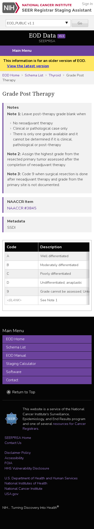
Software (13, 371)
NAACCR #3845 (21, 208)
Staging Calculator (21, 363)
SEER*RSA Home (18, 437)
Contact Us (13, 442)
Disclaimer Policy (18, 452)
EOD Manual (16, 355)
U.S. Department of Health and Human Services (41, 478)
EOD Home (11, 75)
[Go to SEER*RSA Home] (47, 7)
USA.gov (11, 493)
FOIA (8, 463)
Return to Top (23, 392)
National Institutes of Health (26, 483)
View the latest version (28, 66)
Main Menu (22, 50)
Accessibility (14, 457)
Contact (12, 380)
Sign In (87, 4)
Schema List (34, 75)
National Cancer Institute (23, 488)
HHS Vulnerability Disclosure (27, 468)
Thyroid (55, 75)
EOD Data (46, 36)
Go (80, 23)
